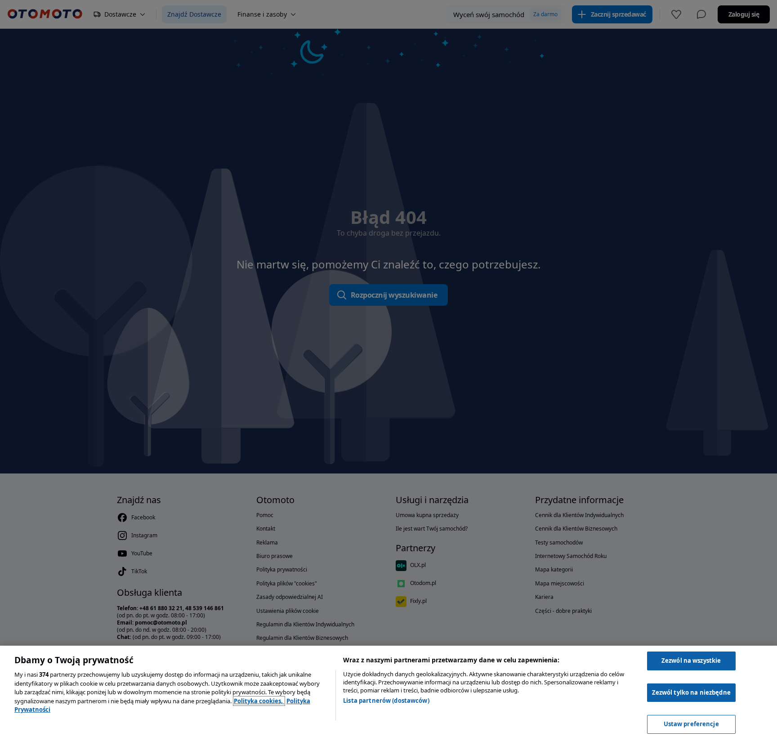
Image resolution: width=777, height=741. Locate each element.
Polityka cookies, (259, 701)
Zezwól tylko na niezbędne (691, 692)
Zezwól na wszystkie (691, 660)
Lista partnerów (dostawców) (386, 700)
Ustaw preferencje (691, 724)
